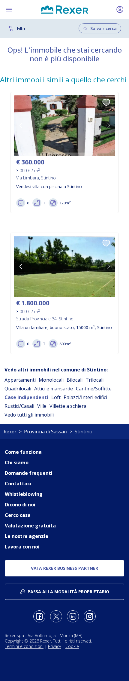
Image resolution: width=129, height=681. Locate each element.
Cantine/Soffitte (94, 388)
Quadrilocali (17, 388)
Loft (56, 397)
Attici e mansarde (53, 388)
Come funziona (23, 452)
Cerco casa (18, 515)
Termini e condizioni (24, 646)
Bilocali (74, 380)
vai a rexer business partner (64, 568)
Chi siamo (16, 462)
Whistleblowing (24, 494)
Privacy (54, 646)
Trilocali (95, 380)
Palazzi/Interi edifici (85, 397)
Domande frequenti (28, 473)
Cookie (72, 646)
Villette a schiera (68, 406)
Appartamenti (20, 380)
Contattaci (18, 483)
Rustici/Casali (19, 406)
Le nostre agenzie (26, 536)
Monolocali (51, 380)
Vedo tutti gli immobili (29, 414)
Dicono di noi (20, 504)
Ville (41, 406)
